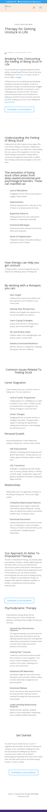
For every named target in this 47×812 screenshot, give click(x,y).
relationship (19, 75)
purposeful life (10, 102)
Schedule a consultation (19, 109)
